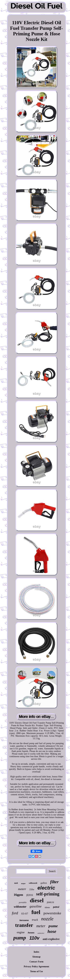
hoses (31, 932)
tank (16, 883)
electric (46, 888)
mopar (23, 883)
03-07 (24, 913)
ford (15, 913)
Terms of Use (36, 971)
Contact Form (36, 961)
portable (23, 902)
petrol (56, 907)
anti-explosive (51, 939)
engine (21, 932)
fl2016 (29, 895)
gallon (44, 883)
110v (34, 938)
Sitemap (36, 957)
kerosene (24, 920)
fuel (35, 912)
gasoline (36, 906)
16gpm (18, 894)
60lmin (47, 907)
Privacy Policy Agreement (36, 966)
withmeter (20, 906)
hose (52, 931)
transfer (24, 925)
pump (19, 938)
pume (53, 926)
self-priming (47, 894)
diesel (37, 900)
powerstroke (52, 913)
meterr (22, 889)
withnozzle (33, 883)
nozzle (47, 918)
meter (40, 926)
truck (35, 919)
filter (54, 881)
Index (36, 952)
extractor (41, 933)
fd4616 (50, 902)
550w (31, 889)
